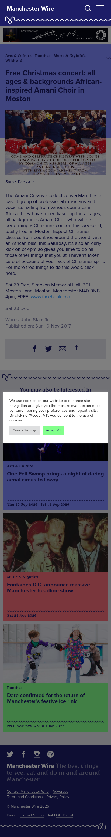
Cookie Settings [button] (25, 430)
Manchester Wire (30, 8)
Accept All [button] (53, 430)
